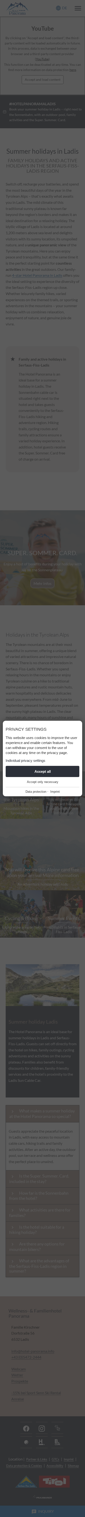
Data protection (36, 791)
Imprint (55, 791)
